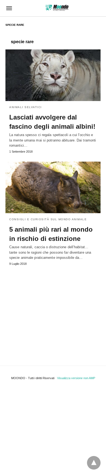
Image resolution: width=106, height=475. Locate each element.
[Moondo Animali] (56, 8)
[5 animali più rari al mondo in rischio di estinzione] (53, 187)
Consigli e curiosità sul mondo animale (48, 219)
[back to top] (94, 463)
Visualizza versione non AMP (76, 378)
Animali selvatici (25, 107)
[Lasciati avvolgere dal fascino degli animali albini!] (53, 75)
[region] (53, 310)
